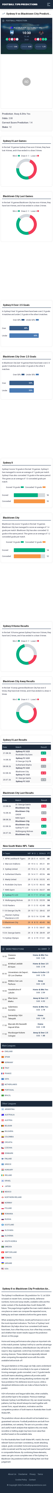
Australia (10, 1115)
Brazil (8, 1095)
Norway (8, 1203)
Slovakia (9, 1230)
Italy (7, 1068)
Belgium (8, 1126)
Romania (9, 1214)
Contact (32, 1480)
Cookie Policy (21, 1480)
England (9, 1051)
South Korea (11, 1241)
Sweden (8, 1247)
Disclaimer (22, 1474)
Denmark (9, 1153)
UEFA (7, 1079)
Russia (8, 1219)
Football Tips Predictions (19, 4)
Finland (8, 1159)
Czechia (8, 1148)
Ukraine (8, 1263)
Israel (8, 1181)
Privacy (32, 1474)
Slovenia (9, 1236)
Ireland (8, 1175)
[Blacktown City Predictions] (41, 33)
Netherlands (11, 1084)
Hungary (9, 1170)
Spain (7, 1057)
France (8, 1073)
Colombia (9, 1137)
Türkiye (8, 1258)
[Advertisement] (26, 81)
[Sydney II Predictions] (11, 33)
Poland (8, 1208)
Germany (9, 1062)
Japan (8, 1186)
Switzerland (11, 1252)
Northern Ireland (13, 1197)
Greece (8, 1164)
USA (6, 1269)
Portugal (9, 1090)
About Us (12, 1474)
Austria (8, 1120)
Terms (40, 1474)
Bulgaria (9, 1131)
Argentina (10, 1109)
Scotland (9, 1225)
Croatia (8, 1142)
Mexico (8, 1192)
